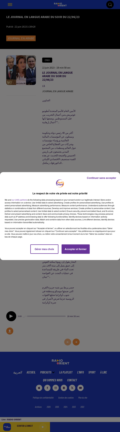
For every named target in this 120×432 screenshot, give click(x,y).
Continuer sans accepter (101, 178)
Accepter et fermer (76, 249)
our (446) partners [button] (19, 199)
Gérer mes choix (44, 249)
